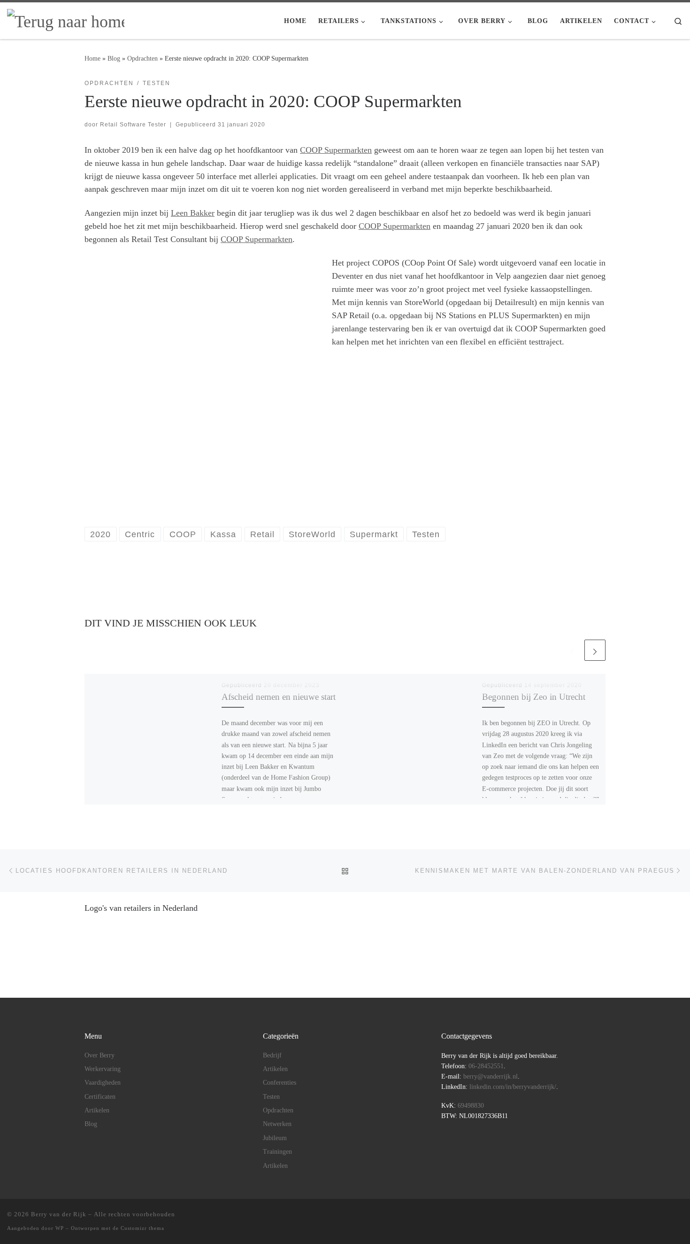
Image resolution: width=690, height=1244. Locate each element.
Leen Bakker (193, 213)
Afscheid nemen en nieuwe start (279, 697)
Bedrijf (272, 1055)
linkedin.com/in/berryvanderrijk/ (512, 1086)
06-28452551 (486, 1066)
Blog (113, 58)
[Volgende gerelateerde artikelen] (595, 650)
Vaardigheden (102, 1082)
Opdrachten (142, 58)
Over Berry (99, 1055)
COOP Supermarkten (336, 150)
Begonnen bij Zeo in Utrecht (533, 697)
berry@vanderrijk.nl (490, 1076)
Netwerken (277, 1123)
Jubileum (275, 1138)
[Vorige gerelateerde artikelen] (572, 650)
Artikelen (96, 1110)
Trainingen (277, 1151)
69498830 (471, 1105)
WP (59, 1228)
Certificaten (99, 1096)
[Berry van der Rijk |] (65, 19)
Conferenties (279, 1082)
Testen (271, 1096)
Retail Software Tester (133, 124)
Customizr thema (142, 1228)
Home (92, 58)
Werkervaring (102, 1068)
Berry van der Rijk (58, 1214)
